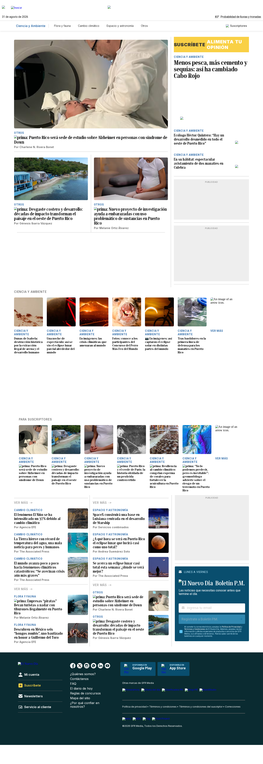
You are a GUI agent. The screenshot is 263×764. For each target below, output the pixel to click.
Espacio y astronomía (120, 25)
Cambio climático (88, 25)
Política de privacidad (134, 706)
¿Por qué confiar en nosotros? (84, 704)
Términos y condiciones (163, 706)
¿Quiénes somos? (83, 674)
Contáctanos (79, 679)
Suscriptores (238, 25)
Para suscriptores (35, 419)
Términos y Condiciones (194, 629)
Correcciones (232, 706)
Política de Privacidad (231, 627)
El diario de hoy (81, 688)
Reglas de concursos (85, 693)
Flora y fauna (62, 25)
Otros (144, 25)
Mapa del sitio (80, 698)
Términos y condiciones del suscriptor (201, 706)
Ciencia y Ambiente (30, 26)
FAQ (73, 684)
